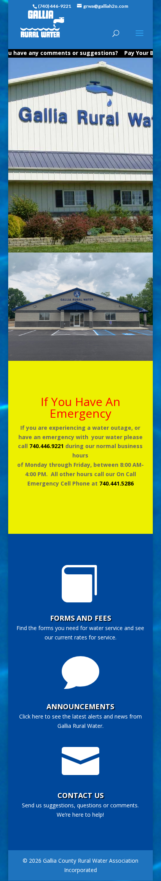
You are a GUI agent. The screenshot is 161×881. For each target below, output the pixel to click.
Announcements (80, 706)
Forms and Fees (80, 618)
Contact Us (80, 795)
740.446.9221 (46, 446)
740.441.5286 (116, 483)
